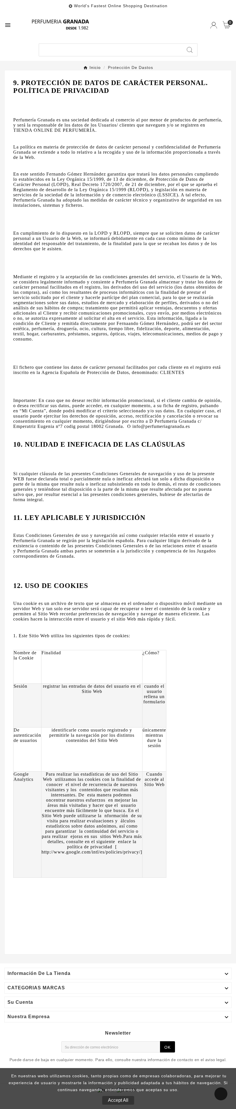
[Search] (190, 50)
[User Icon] (213, 25)
